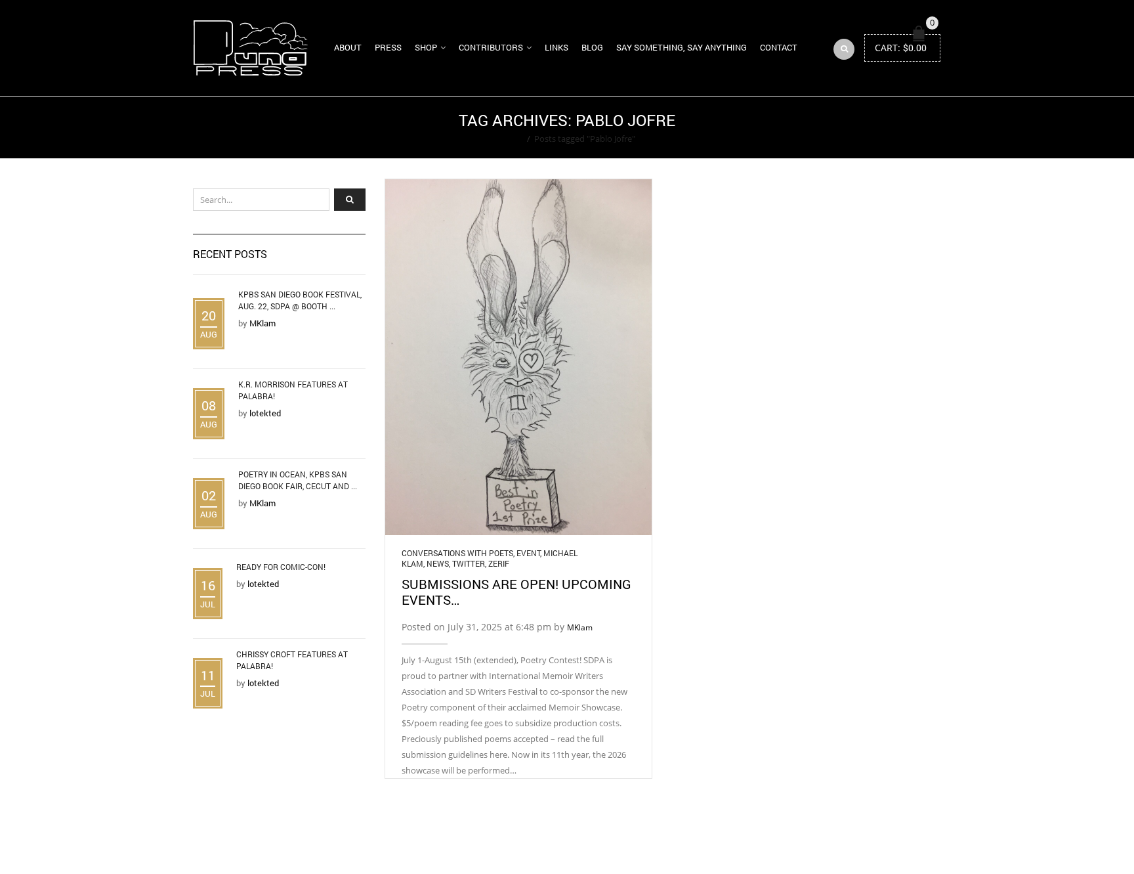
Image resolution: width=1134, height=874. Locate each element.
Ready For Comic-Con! (281, 566)
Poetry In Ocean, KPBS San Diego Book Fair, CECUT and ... (297, 480)
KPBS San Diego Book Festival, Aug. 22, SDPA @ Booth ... (300, 300)
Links (556, 47)
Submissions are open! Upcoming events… (516, 591)
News (438, 563)
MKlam (580, 627)
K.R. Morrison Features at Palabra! (293, 390)
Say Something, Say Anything (681, 47)
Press (388, 47)
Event (528, 553)
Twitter (468, 563)
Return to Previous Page (890, 127)
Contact (778, 47)
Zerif (498, 563)
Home (511, 138)
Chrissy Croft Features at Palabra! (292, 660)
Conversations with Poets (457, 553)
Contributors (491, 47)
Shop (426, 47)
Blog (592, 47)
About (348, 47)
